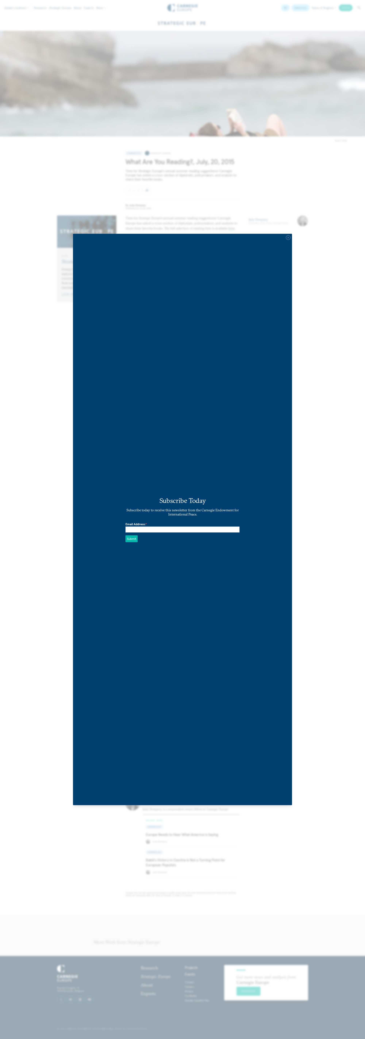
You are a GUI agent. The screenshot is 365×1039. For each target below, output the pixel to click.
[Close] (288, 237)
